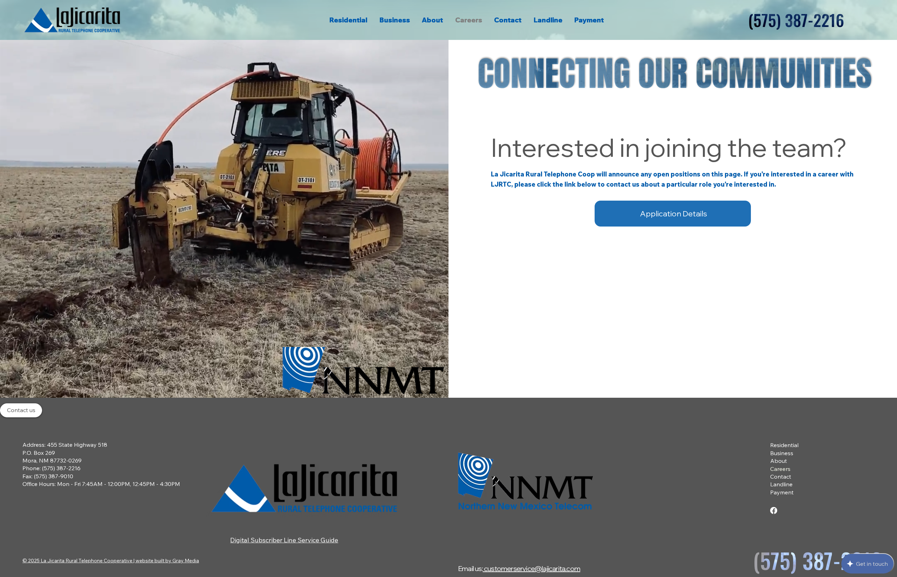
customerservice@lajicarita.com (531, 568)
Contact (780, 476)
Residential (784, 445)
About (778, 460)
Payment (782, 492)
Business (781, 453)
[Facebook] (773, 510)
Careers (780, 468)
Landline (781, 484)
